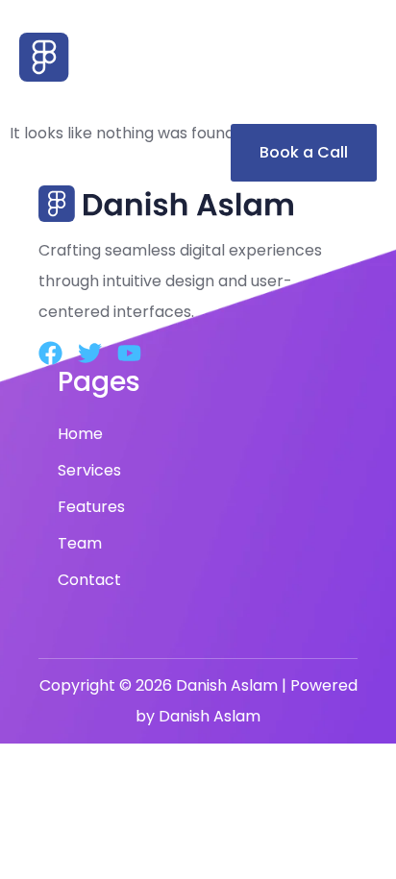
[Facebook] (50, 353)
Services (89, 470)
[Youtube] (129, 353)
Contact (89, 580)
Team (80, 543)
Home (80, 434)
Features (91, 507)
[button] (198, 103)
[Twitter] (90, 353)
